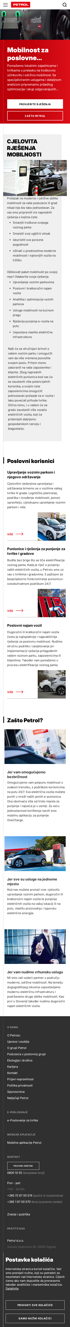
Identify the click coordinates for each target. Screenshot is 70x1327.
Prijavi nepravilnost (20, 1079)
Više (10, 534)
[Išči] (64, 5)
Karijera (12, 1066)
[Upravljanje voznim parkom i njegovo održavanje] (52, 526)
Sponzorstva (15, 1092)
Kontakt (12, 1073)
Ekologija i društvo (19, 1060)
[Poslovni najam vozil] (52, 684)
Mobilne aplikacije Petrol (24, 1142)
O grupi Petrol (16, 1048)
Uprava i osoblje (18, 1041)
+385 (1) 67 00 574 (19, 1195)
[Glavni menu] (5, 5)
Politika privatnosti (20, 1085)
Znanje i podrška (18, 1214)
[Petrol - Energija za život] (20, 4)
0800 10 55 (14, 1173)
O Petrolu (13, 1035)
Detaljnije (12, 1288)
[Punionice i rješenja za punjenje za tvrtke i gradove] (52, 603)
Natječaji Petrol (17, 1098)
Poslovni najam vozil (24, 625)
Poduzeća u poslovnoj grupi (26, 1054)
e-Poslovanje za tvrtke (22, 1120)
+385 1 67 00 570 (19, 1202)
